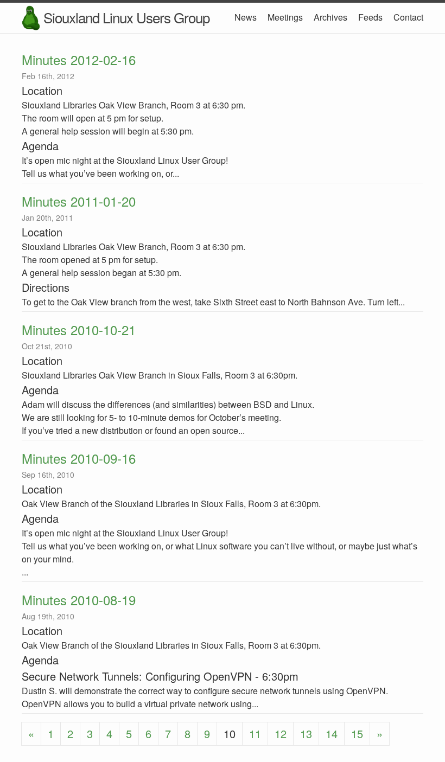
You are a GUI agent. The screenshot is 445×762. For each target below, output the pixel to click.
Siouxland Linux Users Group (126, 17)
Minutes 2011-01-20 (79, 200)
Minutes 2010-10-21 (79, 329)
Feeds (370, 17)
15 (357, 733)
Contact (408, 17)
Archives (330, 17)
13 (306, 733)
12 (281, 733)
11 (255, 733)
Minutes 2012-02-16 (79, 59)
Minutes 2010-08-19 (79, 599)
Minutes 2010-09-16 (79, 458)
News (245, 17)
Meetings (285, 17)
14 (332, 733)
